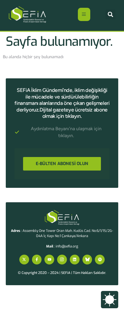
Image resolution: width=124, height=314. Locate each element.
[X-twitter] (24, 259)
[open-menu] (84, 14)
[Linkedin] (75, 259)
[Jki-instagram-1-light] (62, 259)
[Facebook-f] (37, 259)
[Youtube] (49, 259)
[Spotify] (100, 259)
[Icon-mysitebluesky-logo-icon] (87, 259)
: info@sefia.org (62, 246)
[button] (110, 14)
